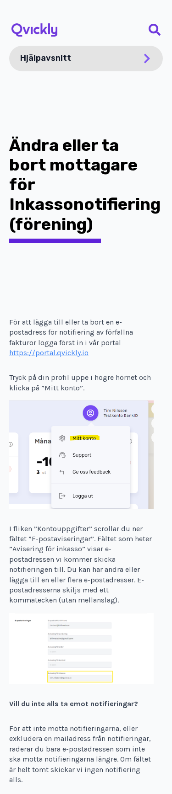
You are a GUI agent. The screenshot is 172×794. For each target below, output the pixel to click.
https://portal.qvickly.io (49, 352)
